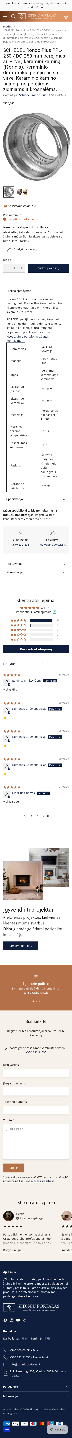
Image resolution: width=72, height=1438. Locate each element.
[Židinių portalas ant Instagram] (11, 1321)
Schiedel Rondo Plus (32, 95)
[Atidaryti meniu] (5, 16)
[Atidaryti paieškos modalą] (13, 16)
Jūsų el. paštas (14, 1083)
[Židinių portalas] (37, 16)
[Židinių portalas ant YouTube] (18, 1321)
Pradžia (7, 26)
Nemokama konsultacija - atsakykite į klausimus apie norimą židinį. (36, 5)
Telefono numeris (15, 1102)
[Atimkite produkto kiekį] (7, 268)
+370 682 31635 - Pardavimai (29, 1357)
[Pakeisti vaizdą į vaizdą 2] (22, 192)
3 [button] (37, 816)
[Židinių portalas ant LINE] (24, 1321)
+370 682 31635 (20, 544)
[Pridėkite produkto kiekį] (21, 268)
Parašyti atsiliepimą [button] (36, 649)
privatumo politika (13, 1181)
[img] (11, 675)
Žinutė (8, 1120)
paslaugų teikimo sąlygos (40, 1181)
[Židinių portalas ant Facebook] (5, 1321)
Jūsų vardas (11, 1065)
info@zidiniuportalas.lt (52, 544)
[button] (19, 620)
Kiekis (7, 260)
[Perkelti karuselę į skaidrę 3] (39, 1001)
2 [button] (31, 816)
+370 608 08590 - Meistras (27, 1350)
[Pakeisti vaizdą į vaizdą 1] (8, 192)
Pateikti (14, 1168)
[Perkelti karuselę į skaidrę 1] (33, 1001)
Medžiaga (17, 415)
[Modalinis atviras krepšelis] (65, 16)
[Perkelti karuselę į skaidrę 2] (36, 1001)
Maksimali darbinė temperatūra (18, 431)
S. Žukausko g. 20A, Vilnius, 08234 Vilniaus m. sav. (38, 1373)
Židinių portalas (39, 1409)
